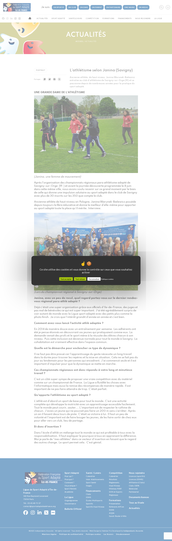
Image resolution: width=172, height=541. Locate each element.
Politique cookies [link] (107, 279)
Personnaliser (94, 279)
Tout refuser (80, 279)
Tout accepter (66, 279)
